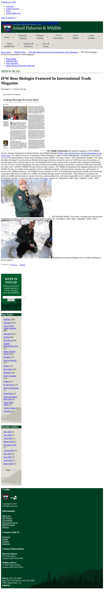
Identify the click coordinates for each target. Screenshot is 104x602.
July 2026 (7, 432)
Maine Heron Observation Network (20, 66)
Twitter (5, 539)
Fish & (74, 37)
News (8, 28)
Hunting (7, 357)
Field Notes (8, 393)
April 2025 (8, 460)
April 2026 (8, 438)
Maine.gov (6, 516)
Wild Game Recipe (11, 388)
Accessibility (7, 520)
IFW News (13, 265)
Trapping (7, 411)
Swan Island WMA (8, 403)
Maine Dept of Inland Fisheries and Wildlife (29, 23)
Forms (8, 31)
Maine (8, 46)
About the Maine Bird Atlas (10, 398)
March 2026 (8, 442)
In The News (9, 385)
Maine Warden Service (9, 352)
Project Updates (10, 376)
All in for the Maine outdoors (10, 327)
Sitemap (5, 527)
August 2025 (9, 450)
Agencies (10, 6)
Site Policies (7, 518)
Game (90, 37)
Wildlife (22, 265)
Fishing (7, 337)
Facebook (6, 537)
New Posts (8, 369)
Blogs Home (6, 52)
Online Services (12, 9)
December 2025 (10, 445)
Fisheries (7, 323)
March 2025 (8, 464)
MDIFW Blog (20, 52)
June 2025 (8, 457)
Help (8, 11)
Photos (6, 366)
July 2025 (7, 454)
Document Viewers (10, 523)
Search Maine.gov (13, 13)
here (46, 178)
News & (44, 46)
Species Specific (10, 360)
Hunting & (21, 37)
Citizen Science (10, 408)
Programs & (27, 46)
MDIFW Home (8, 525)
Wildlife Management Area (11, 345)
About (5, 38)
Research (7, 372)
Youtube (5, 542)
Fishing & (38, 37)
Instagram (6, 544)
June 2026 (8, 435)
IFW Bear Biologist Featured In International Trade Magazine (53, 52)
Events (6, 381)
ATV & (56, 37)
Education (8, 334)
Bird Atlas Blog (12, 63)
